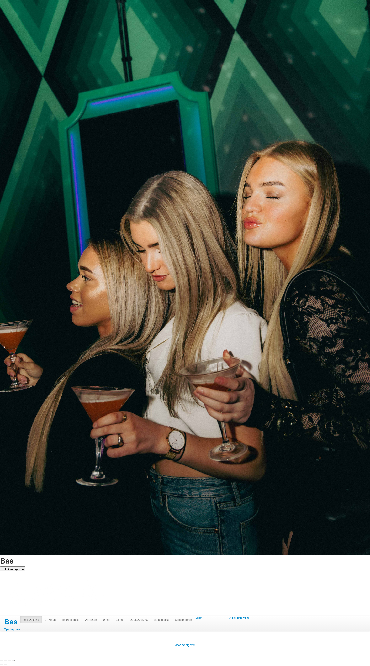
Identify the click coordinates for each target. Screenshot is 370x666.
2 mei (106, 619)
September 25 (184, 619)
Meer (198, 618)
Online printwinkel (239, 618)
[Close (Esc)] (1, 660)
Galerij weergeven (13, 569)
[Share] (5, 660)
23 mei (120, 619)
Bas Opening (31, 619)
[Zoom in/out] (13, 660)
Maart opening (70, 619)
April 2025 (91, 619)
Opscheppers (12, 629)
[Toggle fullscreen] (9, 660)
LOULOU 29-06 (139, 619)
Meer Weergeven (185, 645)
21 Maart (50, 619)
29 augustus (161, 619)
